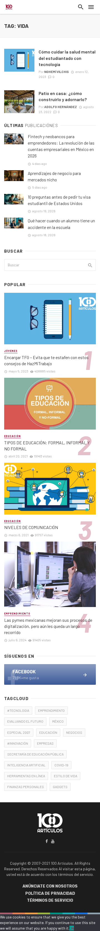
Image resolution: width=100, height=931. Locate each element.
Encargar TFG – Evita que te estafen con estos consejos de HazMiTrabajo (46, 360)
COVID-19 (61, 765)
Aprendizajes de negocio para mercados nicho (54, 176)
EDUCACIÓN (48, 732)
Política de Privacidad (50, 893)
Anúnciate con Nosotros (50, 886)
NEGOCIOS (74, 732)
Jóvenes (11, 350)
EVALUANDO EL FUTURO (25, 721)
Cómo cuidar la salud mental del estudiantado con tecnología (67, 58)
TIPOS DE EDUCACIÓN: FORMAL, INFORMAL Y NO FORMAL (47, 445)
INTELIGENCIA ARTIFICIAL (26, 765)
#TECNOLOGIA (18, 710)
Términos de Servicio (50, 900)
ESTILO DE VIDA (65, 776)
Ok (71, 928)
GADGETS (60, 787)
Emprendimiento (17, 613)
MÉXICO (58, 721)
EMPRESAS (45, 743)
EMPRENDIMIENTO (51, 710)
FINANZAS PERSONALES (25, 787)
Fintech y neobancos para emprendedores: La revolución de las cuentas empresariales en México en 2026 (61, 146)
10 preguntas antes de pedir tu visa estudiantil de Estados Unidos (59, 200)
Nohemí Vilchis (56, 72)
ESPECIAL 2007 (18, 732)
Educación (12, 436)
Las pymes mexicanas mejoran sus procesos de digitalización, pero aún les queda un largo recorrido (48, 626)
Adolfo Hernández (60, 107)
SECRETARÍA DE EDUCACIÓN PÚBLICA (35, 754)
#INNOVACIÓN (17, 743)
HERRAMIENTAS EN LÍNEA (26, 776)
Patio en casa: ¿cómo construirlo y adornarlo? (63, 96)
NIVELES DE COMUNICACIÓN (31, 527)
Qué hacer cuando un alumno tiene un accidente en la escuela (61, 224)
